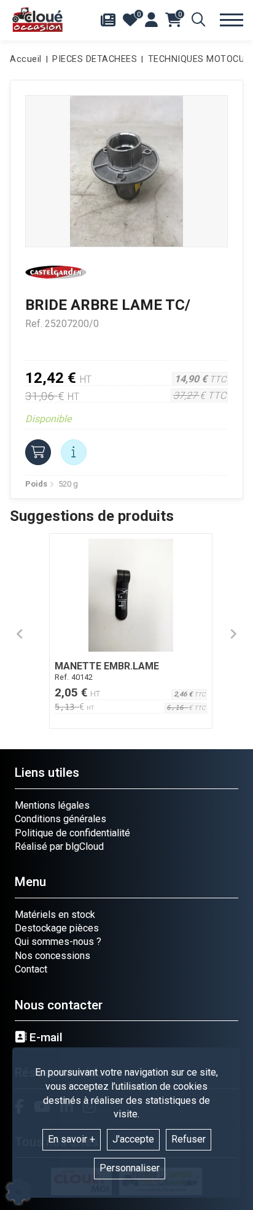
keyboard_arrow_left (19, 634)
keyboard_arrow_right (233, 634)
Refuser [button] (188, 1139)
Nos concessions (52, 955)
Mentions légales (52, 805)
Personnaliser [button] (129, 1168)
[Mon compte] (151, 19)
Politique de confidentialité (72, 833)
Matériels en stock (55, 914)
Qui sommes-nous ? (58, 941)
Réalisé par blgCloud (59, 846)
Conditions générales (60, 819)
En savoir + (71, 1139)
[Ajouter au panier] (38, 452)
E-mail (44, 1037)
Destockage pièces (57, 928)
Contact (31, 969)
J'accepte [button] (133, 1139)
